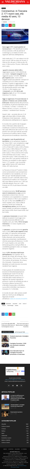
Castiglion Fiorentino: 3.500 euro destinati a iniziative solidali (18, 345)
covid (20, 303)
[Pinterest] (10, 25)
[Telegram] (17, 385)
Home (3, 6)
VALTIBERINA (24, 449)
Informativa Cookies (15, 467)
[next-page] (5, 358)
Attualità (7, 6)
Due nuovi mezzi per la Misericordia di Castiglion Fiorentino (22, 325)
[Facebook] (3, 25)
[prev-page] (2, 358)
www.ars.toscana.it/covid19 (18, 299)
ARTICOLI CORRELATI (7, 332)
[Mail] (12, 385)
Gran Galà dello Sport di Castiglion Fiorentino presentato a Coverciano (17, 352)
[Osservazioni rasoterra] (5, 414)
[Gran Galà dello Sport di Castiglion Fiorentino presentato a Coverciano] (5, 352)
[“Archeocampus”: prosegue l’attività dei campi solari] (5, 406)
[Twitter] (6, 25)
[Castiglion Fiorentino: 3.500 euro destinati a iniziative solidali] (5, 345)
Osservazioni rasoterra (16, 412)
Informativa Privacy (22, 465)
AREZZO (5, 449)
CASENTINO (10, 449)
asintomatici (8, 303)
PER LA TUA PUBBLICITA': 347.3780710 (15, 379)
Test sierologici (10, 305)
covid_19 (24, 303)
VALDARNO (17, 449)
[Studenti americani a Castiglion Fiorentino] (5, 338)
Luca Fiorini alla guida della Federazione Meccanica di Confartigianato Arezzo (8, 325)
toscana (16, 305)
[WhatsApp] (13, 25)
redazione (5, 21)
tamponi (4, 305)
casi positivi (15, 303)
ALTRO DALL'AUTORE (20, 332)
